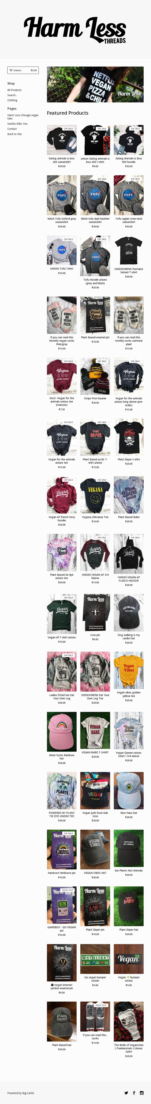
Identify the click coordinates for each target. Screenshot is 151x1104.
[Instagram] (142, 1093)
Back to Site (14, 134)
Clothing (12, 100)
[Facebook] (134, 1093)
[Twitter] (126, 1093)
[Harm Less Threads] (75, 29)
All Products (14, 90)
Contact (12, 129)
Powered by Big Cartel (20, 1093)
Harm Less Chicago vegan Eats (22, 116)
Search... (12, 95)
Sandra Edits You (17, 123)
